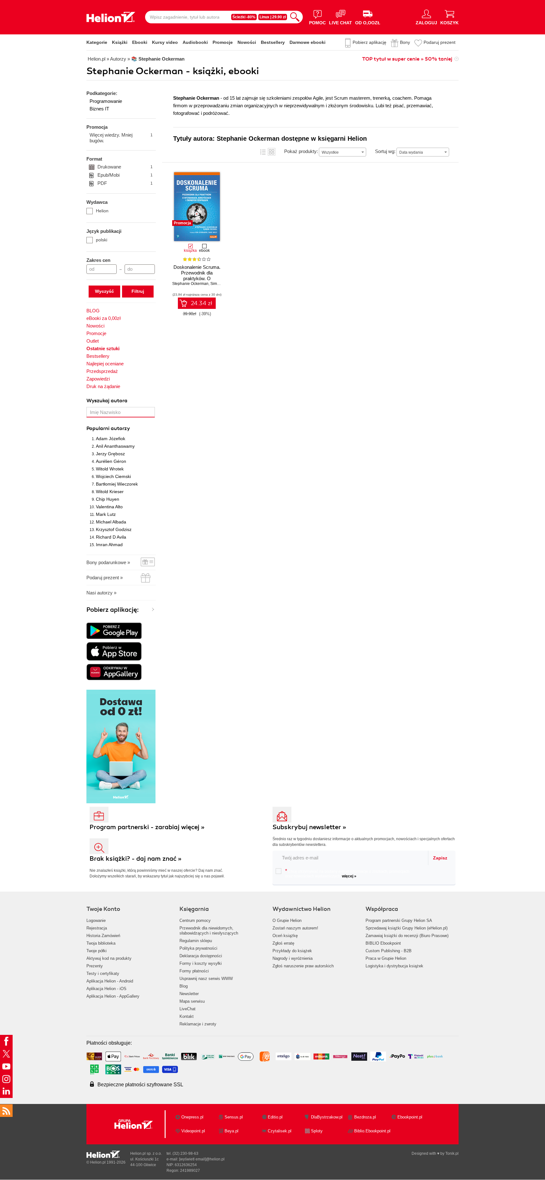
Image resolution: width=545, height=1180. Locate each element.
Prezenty (94, 966)
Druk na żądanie (103, 386)
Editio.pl (275, 1117)
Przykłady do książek (292, 950)
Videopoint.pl (193, 1131)
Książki (119, 42)
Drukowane (125, 166)
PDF (125, 183)
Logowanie (96, 920)
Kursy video (165, 42)
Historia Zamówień (103, 935)
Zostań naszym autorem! (295, 928)
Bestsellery (273, 42)
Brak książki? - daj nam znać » (136, 859)
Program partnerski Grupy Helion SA (399, 920)
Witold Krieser (110, 491)
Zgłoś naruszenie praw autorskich (303, 966)
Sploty (317, 1131)
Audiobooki (195, 42)
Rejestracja (96, 928)
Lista (263, 152)
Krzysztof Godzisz (114, 529)
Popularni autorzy (108, 428)
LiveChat (187, 1008)
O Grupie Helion (287, 920)
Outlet (92, 341)
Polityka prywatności (198, 948)
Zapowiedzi (98, 378)
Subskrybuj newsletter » (309, 827)
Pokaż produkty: (301, 151)
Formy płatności (194, 971)
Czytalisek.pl (279, 1131)
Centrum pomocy (195, 920)
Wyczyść (104, 291)
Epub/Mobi (125, 175)
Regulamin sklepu (195, 940)
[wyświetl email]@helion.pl (202, 1159)
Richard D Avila (111, 537)
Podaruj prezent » (104, 577)
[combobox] (342, 152)
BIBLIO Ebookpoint (383, 943)
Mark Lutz (106, 514)
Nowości (246, 42)
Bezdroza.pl (365, 1117)
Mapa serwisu (192, 1001)
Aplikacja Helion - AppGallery (112, 996)
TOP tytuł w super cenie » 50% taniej (407, 59)
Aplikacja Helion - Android (109, 981)
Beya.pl (231, 1131)
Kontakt (186, 1016)
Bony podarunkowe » (108, 562)
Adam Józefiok (110, 438)
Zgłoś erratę (283, 943)
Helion (102, 210)
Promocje (223, 42)
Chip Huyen (107, 499)
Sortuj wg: (385, 151)
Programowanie (106, 101)
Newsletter (189, 993)
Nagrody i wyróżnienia (292, 958)
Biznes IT (99, 108)
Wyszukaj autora (106, 401)
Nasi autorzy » (101, 592)
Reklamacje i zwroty (197, 1024)
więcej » (349, 876)
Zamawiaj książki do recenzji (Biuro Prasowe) (407, 935)
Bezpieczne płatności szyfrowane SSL (140, 1084)
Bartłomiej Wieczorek (117, 484)
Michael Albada (111, 521)
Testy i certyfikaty (102, 973)
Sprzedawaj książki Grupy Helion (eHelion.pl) (407, 928)
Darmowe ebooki (307, 42)
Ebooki (139, 42)
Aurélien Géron (111, 461)
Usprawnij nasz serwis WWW (206, 978)
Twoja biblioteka (100, 943)
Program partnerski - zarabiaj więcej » (147, 827)
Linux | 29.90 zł (273, 17)
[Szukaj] (295, 17)
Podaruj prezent (439, 42)
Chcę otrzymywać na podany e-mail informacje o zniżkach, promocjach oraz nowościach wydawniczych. (347, 873)
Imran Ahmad (109, 544)
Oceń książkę (285, 935)
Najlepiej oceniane (105, 363)
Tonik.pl (452, 1153)
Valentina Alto (109, 506)
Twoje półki (96, 950)
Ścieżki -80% (243, 17)
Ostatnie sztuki (103, 348)
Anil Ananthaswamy (115, 446)
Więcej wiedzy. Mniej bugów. (121, 137)
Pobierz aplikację (369, 42)
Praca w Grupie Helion (386, 958)
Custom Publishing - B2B (389, 950)
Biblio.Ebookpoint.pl (372, 1131)
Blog (183, 986)
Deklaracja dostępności (200, 955)
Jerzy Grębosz (110, 453)
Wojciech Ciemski (113, 476)
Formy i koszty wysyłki (200, 963)
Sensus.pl (234, 1117)
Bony (405, 42)
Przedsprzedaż (102, 371)
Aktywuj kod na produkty (109, 958)
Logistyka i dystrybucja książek (394, 966)
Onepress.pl (192, 1117)
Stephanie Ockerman (190, 283)
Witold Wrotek (110, 468)
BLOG (93, 310)
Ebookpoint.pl (409, 1117)
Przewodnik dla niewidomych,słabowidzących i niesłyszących (208, 930)
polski (101, 239)
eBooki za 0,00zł (103, 318)
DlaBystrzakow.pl (327, 1117)
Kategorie (96, 42)
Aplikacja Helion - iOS (106, 988)
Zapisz (440, 857)
